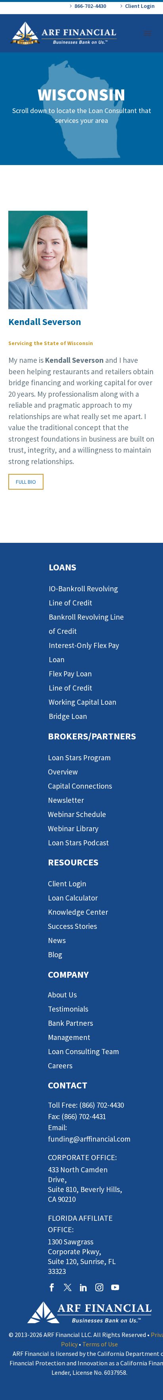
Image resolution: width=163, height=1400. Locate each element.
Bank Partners (70, 1023)
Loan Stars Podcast (78, 842)
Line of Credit (70, 688)
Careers (60, 1065)
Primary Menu (147, 33)
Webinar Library (73, 828)
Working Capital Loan (82, 702)
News (57, 940)
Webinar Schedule (77, 814)
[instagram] (99, 1287)
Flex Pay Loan (70, 673)
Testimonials (68, 1009)
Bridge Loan (68, 716)
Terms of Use (100, 1344)
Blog (55, 954)
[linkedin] (83, 1287)
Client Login (140, 5)
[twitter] (68, 1287)
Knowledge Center (78, 912)
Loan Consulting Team (83, 1051)
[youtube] (115, 1287)
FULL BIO (26, 481)
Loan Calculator (73, 897)
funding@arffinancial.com (89, 1139)
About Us (62, 994)
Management (69, 1037)
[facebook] (52, 1287)
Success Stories (72, 926)
